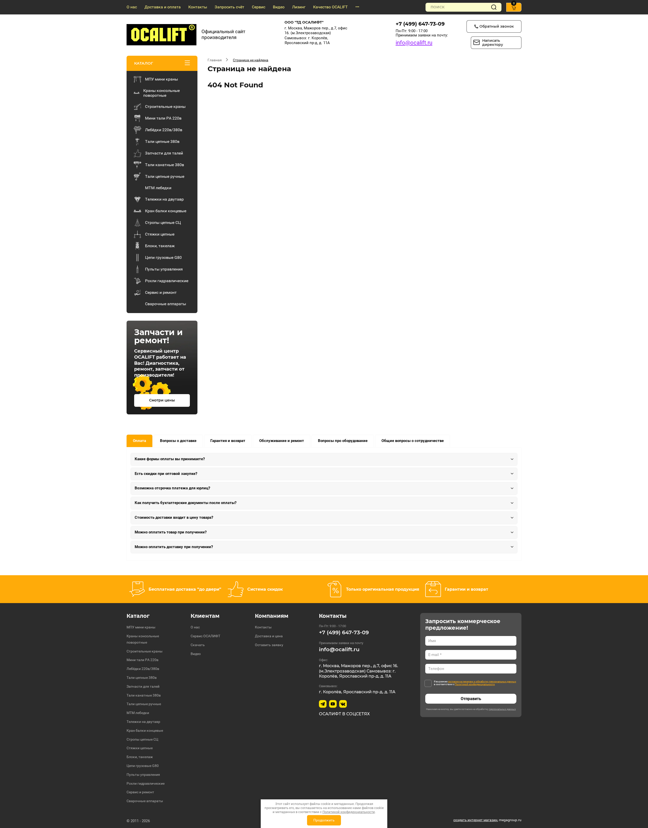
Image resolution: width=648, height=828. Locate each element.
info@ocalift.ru (414, 43)
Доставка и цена (269, 636)
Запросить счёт (229, 7)
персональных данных (502, 709)
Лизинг (299, 7)
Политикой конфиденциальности (475, 684)
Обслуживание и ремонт (281, 440)
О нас (132, 7)
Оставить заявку (269, 645)
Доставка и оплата (163, 7)
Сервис (258, 7)
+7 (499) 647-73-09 (420, 24)
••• (357, 7)
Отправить (471, 698)
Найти (493, 7)
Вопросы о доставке (178, 440)
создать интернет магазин (475, 820)
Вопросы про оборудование (343, 440)
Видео (279, 7)
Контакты (197, 7)
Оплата (139, 440)
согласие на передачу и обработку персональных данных (482, 681)
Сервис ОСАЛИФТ (205, 636)
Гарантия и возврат (227, 440)
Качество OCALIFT (330, 7)
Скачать (198, 645)
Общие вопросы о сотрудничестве (412, 440)
